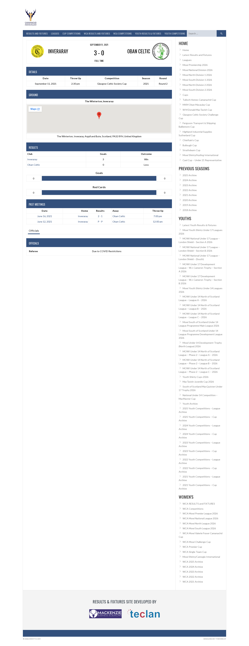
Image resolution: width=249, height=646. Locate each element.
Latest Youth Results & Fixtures (199, 225)
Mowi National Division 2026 (197, 70)
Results (100, 210)
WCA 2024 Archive (193, 566)
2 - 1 (100, 216)
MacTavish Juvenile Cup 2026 (198, 381)
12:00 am (158, 221)
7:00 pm (157, 216)
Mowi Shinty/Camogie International (201, 556)
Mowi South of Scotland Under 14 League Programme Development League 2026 (200, 334)
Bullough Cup (190, 145)
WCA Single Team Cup (195, 551)
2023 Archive (190, 185)
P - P (100, 221)
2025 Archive (190, 175)
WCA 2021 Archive (193, 581)
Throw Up (157, 210)
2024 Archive (190, 180)
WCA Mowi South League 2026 (199, 528)
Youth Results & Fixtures (148, 33)
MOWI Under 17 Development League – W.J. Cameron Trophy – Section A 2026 (200, 268)
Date (44, 210)
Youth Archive (190, 403)
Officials (34, 230)
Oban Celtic (33, 164)
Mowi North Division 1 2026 (197, 74)
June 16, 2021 (44, 216)
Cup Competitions (71, 33)
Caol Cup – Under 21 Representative (202, 160)
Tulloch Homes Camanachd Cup (199, 99)
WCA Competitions (193, 508)
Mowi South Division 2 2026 (197, 89)
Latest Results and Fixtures (197, 54)
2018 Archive (190, 210)
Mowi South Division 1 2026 (197, 79)
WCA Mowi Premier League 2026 (200, 513)
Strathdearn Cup (191, 150)
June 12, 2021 (44, 221)
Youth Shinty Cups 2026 (195, 376)
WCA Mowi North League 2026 (199, 523)
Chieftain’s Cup (191, 140)
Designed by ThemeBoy (214, 639)
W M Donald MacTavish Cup (197, 109)
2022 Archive (190, 190)
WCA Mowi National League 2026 (200, 518)
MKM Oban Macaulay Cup (196, 104)
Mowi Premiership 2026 (195, 64)
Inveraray (32, 159)
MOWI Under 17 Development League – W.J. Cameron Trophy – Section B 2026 (200, 280)
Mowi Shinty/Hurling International (200, 155)
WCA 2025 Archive (193, 561)
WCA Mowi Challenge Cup (197, 541)
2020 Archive (190, 200)
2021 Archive (190, 195)
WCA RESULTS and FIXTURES (97, 33)
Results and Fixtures (37, 33)
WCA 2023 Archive (193, 571)
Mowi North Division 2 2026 (197, 84)
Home (84, 210)
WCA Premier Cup (192, 546)
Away (115, 210)
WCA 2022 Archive (193, 576)
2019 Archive (190, 205)
